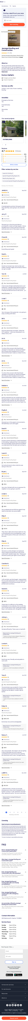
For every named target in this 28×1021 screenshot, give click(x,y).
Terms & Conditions (22, 1012)
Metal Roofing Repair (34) (9, 178)
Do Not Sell (15, 1010)
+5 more (21, 57)
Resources (4, 993)
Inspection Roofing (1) (8, 173)
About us (4, 998)
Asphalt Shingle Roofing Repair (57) (11, 175)
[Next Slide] (6, 144)
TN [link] (10, 6)
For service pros (6, 989)
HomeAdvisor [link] (5, 6)
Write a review (14, 164)
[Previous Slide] (2, 144)
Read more (5, 71)
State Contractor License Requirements (11, 824)
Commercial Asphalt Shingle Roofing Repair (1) (14, 181)
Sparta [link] (14, 6)
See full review (6, 232)
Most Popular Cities (6, 947)
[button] (13, 131)
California (10, 1010)
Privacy (6, 1010)
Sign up (14, 962)
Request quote (14, 1018)
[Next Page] (25, 812)
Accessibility (20, 1010)
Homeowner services (8, 984)
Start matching (14, 24)
